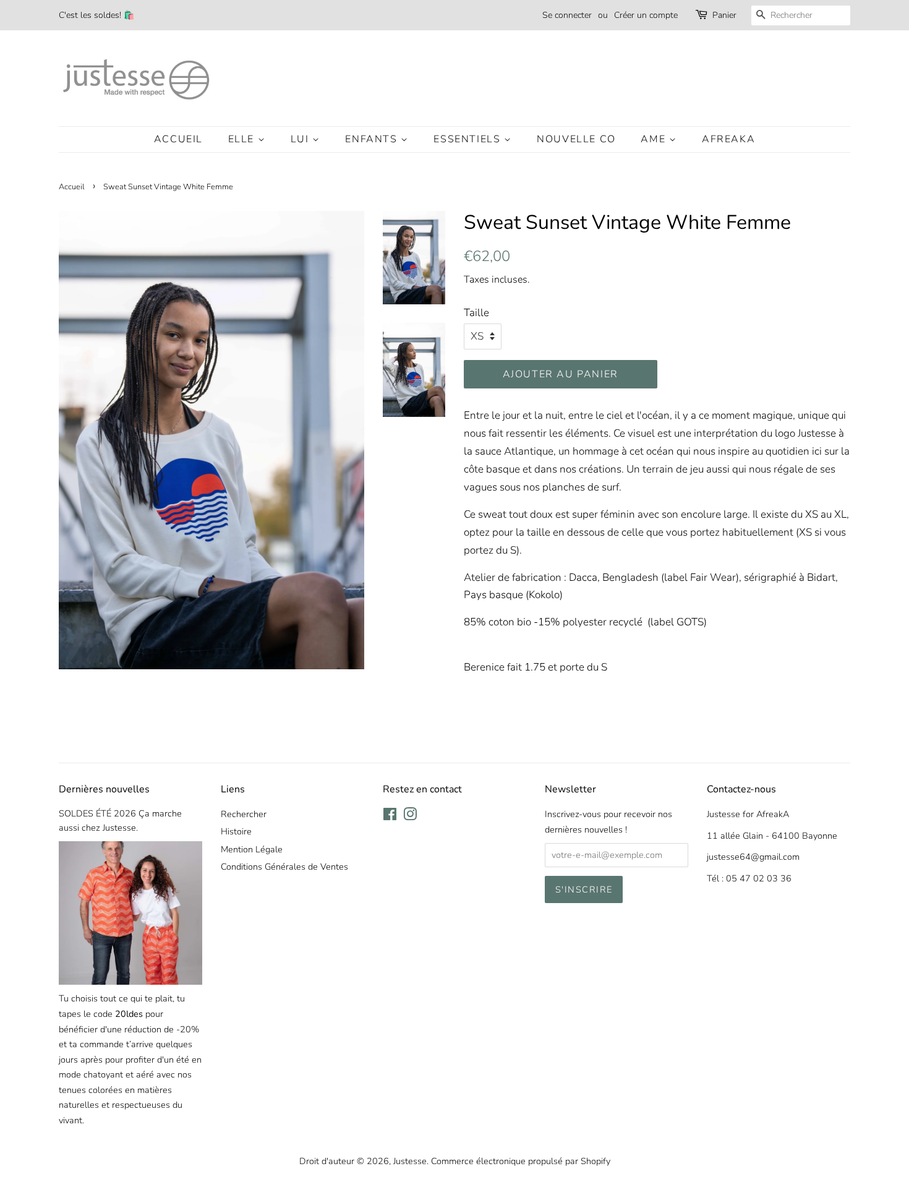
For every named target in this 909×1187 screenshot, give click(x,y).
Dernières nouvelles (104, 789)
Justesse (410, 1161)
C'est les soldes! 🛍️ (96, 15)
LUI (301, 139)
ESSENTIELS (468, 139)
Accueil (178, 139)
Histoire (236, 831)
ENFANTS (373, 139)
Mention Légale (252, 849)
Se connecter (567, 15)
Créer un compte (646, 15)
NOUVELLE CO (576, 139)
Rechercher (244, 814)
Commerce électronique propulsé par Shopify (520, 1161)
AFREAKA (728, 139)
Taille (476, 313)
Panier (724, 15)
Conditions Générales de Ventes (284, 866)
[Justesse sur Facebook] (390, 816)
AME (654, 139)
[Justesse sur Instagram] (410, 816)
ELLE (243, 139)
